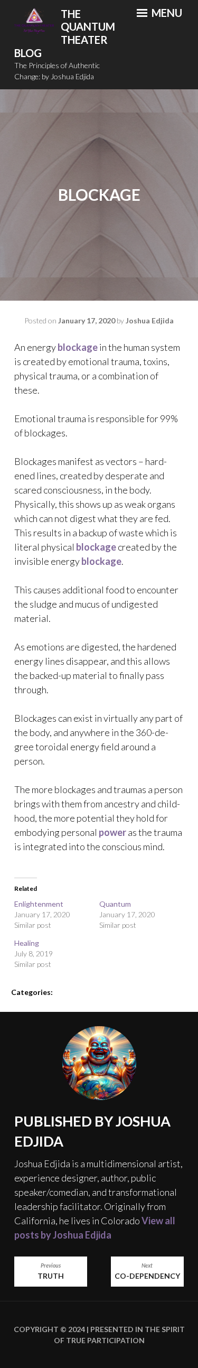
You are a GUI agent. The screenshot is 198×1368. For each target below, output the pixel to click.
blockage (78, 347)
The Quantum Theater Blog (64, 33)
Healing (26, 942)
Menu (165, 12)
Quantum (115, 903)
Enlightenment (38, 903)
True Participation (104, 1340)
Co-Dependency (147, 1271)
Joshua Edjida (150, 320)
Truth (50, 1271)
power (112, 832)
